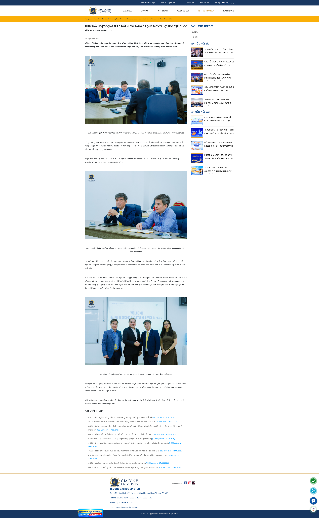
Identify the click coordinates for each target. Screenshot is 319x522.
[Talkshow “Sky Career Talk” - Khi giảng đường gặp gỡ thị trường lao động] (197, 102)
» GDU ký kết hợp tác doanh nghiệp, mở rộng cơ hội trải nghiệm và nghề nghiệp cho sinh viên (128, 443)
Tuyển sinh (162, 11)
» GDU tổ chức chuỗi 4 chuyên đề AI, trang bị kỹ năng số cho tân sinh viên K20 (121, 421)
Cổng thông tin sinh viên (170, 2)
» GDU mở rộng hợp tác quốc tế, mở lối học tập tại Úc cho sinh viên (117, 463)
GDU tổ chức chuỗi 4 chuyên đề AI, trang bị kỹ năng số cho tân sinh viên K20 (219, 64)
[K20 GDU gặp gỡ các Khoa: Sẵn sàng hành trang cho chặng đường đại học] (197, 120)
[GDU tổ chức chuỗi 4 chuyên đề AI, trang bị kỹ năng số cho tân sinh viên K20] (197, 65)
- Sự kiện (194, 32)
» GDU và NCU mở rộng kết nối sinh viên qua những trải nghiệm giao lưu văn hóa (123, 467)
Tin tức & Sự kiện (206, 11)
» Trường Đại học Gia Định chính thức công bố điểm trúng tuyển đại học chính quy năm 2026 (128, 455)
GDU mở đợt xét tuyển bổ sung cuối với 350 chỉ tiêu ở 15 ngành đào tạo (219, 89)
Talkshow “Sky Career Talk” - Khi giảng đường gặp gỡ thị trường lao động (217, 102)
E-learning (190, 2)
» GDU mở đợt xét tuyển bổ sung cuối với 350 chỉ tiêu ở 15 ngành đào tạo (119, 434)
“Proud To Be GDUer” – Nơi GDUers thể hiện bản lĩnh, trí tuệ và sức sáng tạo (218, 170)
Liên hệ (217, 2)
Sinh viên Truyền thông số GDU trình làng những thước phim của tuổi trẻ (219, 51)
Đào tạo (145, 11)
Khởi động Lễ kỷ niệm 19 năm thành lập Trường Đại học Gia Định (218, 157)
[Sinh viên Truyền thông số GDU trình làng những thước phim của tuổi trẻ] (197, 52)
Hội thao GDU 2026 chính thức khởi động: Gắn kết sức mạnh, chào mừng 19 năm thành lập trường (218, 144)
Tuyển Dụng (228, 11)
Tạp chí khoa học (148, 2)
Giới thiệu (127, 11)
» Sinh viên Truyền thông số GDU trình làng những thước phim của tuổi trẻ (120, 417)
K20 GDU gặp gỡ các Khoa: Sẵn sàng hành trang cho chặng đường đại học (218, 119)
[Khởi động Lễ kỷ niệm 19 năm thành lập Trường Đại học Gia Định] (197, 158)
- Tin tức (194, 37)
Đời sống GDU (182, 11)
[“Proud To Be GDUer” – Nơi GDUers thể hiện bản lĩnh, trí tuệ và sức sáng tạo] (197, 170)
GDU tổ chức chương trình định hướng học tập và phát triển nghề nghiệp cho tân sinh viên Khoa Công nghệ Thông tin (217, 77)
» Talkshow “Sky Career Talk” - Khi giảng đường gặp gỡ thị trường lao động (120, 438)
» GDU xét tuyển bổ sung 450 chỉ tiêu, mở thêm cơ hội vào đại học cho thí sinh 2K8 (123, 450)
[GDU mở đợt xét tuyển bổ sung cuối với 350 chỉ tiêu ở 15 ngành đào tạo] (197, 90)
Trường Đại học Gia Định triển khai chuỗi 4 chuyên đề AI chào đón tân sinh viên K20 (219, 132)
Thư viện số (204, 2)
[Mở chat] (313, 509)
